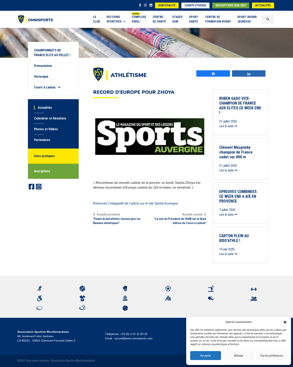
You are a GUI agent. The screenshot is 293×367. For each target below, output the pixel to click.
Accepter (205, 355)
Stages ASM (177, 19)
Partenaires (42, 140)
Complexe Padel (139, 19)
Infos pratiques (44, 156)
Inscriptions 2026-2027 (230, 5)
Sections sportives (114, 19)
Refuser (238, 355)
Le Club (96, 19)
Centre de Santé (159, 19)
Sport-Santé (194, 19)
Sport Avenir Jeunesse (247, 19)
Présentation (43, 66)
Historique (41, 76)
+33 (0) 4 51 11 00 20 (133, 334)
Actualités (263, 5)
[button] (285, 322)
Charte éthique (195, 5)
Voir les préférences (271, 355)
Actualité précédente (108, 214)
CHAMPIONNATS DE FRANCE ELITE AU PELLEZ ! (52, 52)
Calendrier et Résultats (50, 118)
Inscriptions (42, 171)
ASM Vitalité (166, 5)
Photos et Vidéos (46, 129)
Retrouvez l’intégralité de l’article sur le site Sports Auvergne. (136, 203)
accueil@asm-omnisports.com (133, 338)
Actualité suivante (192, 214)
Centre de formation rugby (218, 19)
